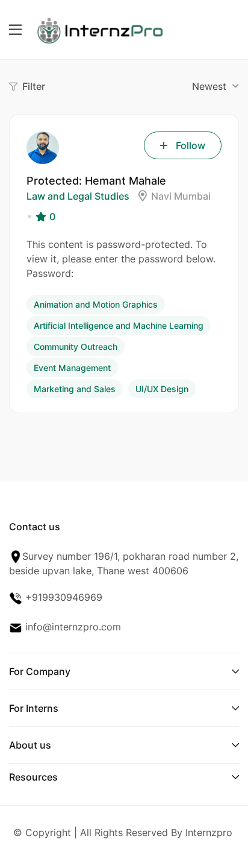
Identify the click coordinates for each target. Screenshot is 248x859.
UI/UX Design (161, 389)
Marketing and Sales (75, 389)
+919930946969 (62, 597)
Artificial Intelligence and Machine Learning (118, 325)
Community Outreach (75, 346)
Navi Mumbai (181, 196)
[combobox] (214, 86)
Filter (33, 86)
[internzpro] (100, 28)
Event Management (72, 368)
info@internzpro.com (71, 627)
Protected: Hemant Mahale (96, 180)
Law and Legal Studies (77, 196)
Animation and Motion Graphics (96, 304)
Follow (190, 145)
